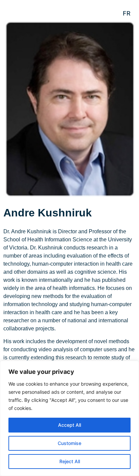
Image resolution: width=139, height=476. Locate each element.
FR (127, 13)
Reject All (69, 461)
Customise (69, 443)
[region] (69, 418)
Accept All (69, 425)
